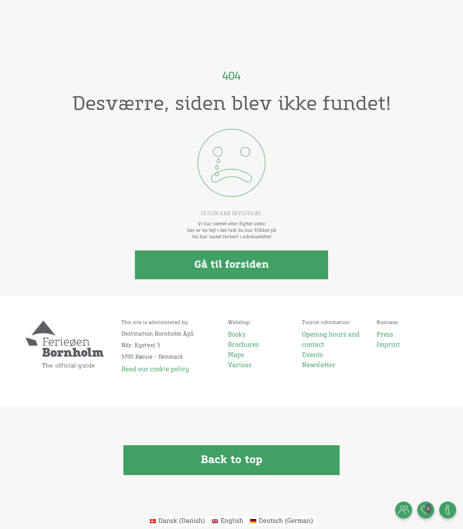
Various (239, 365)
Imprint (388, 345)
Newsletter (319, 365)
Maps (236, 355)
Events (312, 355)
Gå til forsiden (231, 265)
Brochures (243, 345)
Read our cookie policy (155, 369)
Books (236, 335)
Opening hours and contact (331, 340)
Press (385, 335)
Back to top (231, 460)
